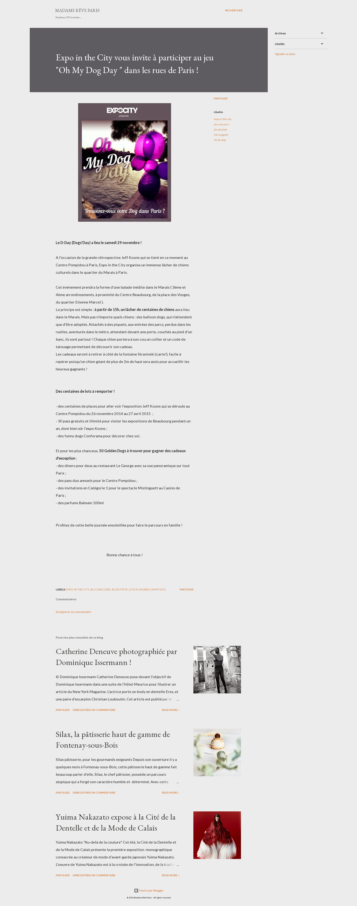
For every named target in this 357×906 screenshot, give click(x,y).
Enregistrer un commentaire (73, 611)
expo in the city (222, 119)
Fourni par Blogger (151, 890)
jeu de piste (220, 129)
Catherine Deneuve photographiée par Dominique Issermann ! (116, 656)
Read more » (170, 709)
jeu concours (221, 124)
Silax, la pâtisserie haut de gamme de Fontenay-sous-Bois (113, 739)
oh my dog (220, 139)
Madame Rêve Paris (77, 10)
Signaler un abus (285, 54)
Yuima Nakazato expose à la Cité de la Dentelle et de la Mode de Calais (116, 822)
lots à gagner (221, 134)
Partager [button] (221, 98)
